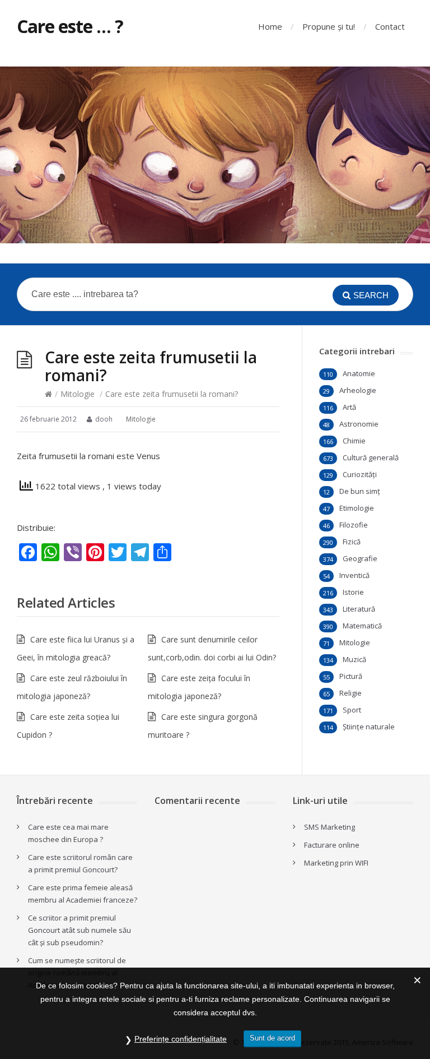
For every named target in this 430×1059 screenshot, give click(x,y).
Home (270, 26)
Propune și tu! (328, 26)
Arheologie (357, 390)
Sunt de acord (272, 1038)
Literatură (359, 609)
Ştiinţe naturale (369, 727)
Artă (349, 407)
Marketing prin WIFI (336, 863)
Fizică (352, 542)
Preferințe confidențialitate (180, 1038)
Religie (350, 693)
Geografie (360, 558)
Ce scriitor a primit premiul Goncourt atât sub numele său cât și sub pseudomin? (79, 930)
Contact (390, 26)
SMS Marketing (329, 827)
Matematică (362, 626)
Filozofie (353, 525)
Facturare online (331, 845)
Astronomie (358, 424)
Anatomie (359, 373)
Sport (352, 710)
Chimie (354, 441)
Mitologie (77, 394)
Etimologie (356, 508)
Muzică (354, 659)
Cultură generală (371, 457)
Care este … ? (70, 26)
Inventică (354, 575)
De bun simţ (359, 491)
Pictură (350, 676)
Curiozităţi (360, 474)
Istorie (353, 592)
